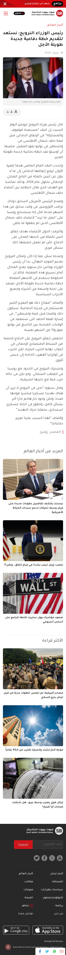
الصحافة (57, 881)
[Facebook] (40, 951)
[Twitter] (47, 951)
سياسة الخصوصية (53, 941)
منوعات (28, 889)
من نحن (58, 913)
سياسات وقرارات (52, 889)
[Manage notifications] (8, 947)
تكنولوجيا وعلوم (53, 897)
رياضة (59, 905)
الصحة (29, 897)
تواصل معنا (25, 913)
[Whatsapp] (54, 951)
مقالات (28, 881)
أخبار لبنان (56, 873)
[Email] (61, 951)
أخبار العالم (55, 25)
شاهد (26, 905)
